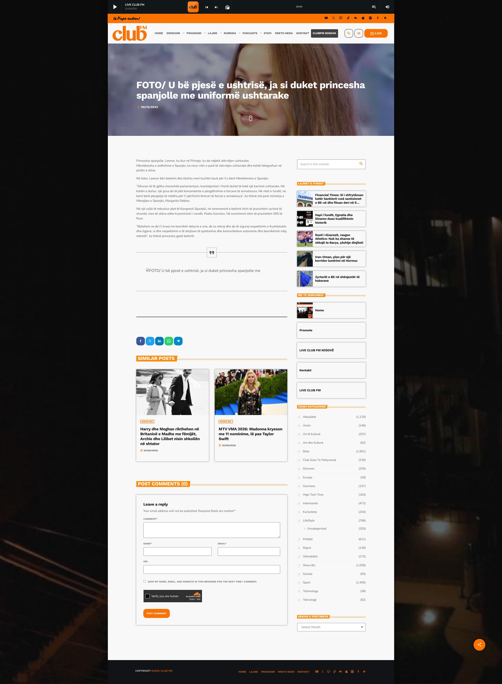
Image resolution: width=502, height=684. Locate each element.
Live (376, 33)
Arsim (307, 426)
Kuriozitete (310, 512)
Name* (147, 543)
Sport (306, 583)
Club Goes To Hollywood (319, 460)
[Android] (385, 18)
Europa (307, 478)
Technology (310, 591)
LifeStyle (309, 521)
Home (319, 310)
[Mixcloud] (355, 18)
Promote (305, 330)
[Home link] (130, 33)
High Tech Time (313, 495)
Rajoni (307, 548)
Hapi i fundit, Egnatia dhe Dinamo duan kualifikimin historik (334, 218)
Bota (306, 451)
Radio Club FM (161, 670)
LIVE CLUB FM (310, 390)
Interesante (310, 503)
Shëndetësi (310, 557)
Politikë (308, 539)
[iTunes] (363, 18)
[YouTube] (326, 18)
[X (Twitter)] (333, 18)
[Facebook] (378, 18)
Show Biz (147, 421)
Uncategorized (316, 529)
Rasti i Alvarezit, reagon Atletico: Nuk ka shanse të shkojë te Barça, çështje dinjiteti (339, 238)
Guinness (309, 486)
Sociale (307, 574)
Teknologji (309, 600)
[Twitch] (341, 18)
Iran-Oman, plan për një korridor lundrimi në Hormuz (336, 259)
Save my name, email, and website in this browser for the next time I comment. (202, 581)
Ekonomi (308, 469)
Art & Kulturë (311, 434)
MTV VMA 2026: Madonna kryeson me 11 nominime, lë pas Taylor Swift (250, 434)
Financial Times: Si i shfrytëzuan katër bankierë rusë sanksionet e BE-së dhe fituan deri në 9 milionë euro (339, 200)
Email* (222, 543)
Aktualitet (309, 417)
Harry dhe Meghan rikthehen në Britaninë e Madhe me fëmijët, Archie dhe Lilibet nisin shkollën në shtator (170, 436)
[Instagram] (370, 18)
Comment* (150, 519)
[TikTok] (348, 18)
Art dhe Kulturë (313, 443)
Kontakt (305, 370)
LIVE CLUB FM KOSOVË (316, 350)
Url (145, 561)
